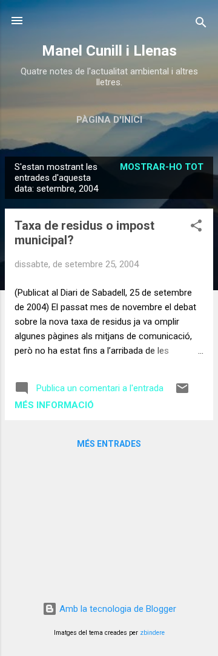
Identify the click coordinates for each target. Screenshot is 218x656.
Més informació (54, 405)
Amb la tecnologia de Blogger (116, 608)
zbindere (152, 633)
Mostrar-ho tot (161, 166)
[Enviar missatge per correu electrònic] (182, 392)
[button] (196, 227)
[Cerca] (201, 24)
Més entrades (109, 444)
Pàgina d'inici (109, 119)
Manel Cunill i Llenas (109, 50)
